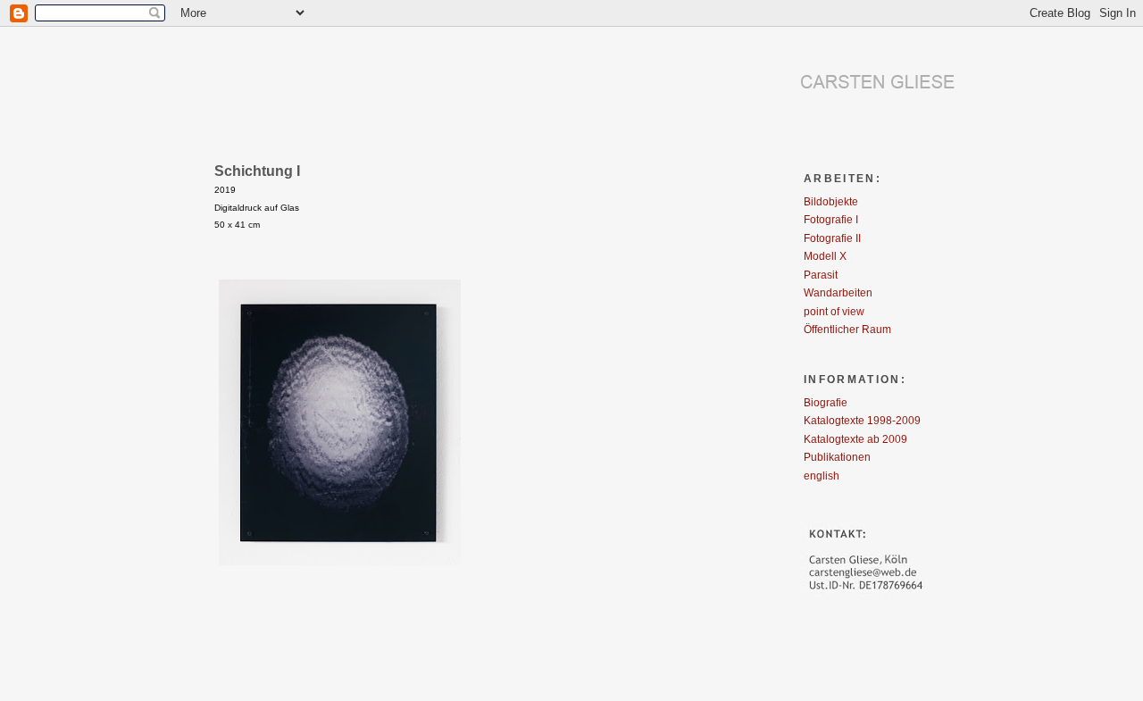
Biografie (825, 402)
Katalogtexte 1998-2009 (862, 420)
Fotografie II (832, 238)
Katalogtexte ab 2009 (855, 439)
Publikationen (837, 457)
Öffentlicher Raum (847, 329)
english (821, 475)
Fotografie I (831, 219)
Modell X (825, 256)
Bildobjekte (831, 201)
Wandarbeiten (838, 292)
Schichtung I (257, 171)
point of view (834, 311)
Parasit (821, 274)
